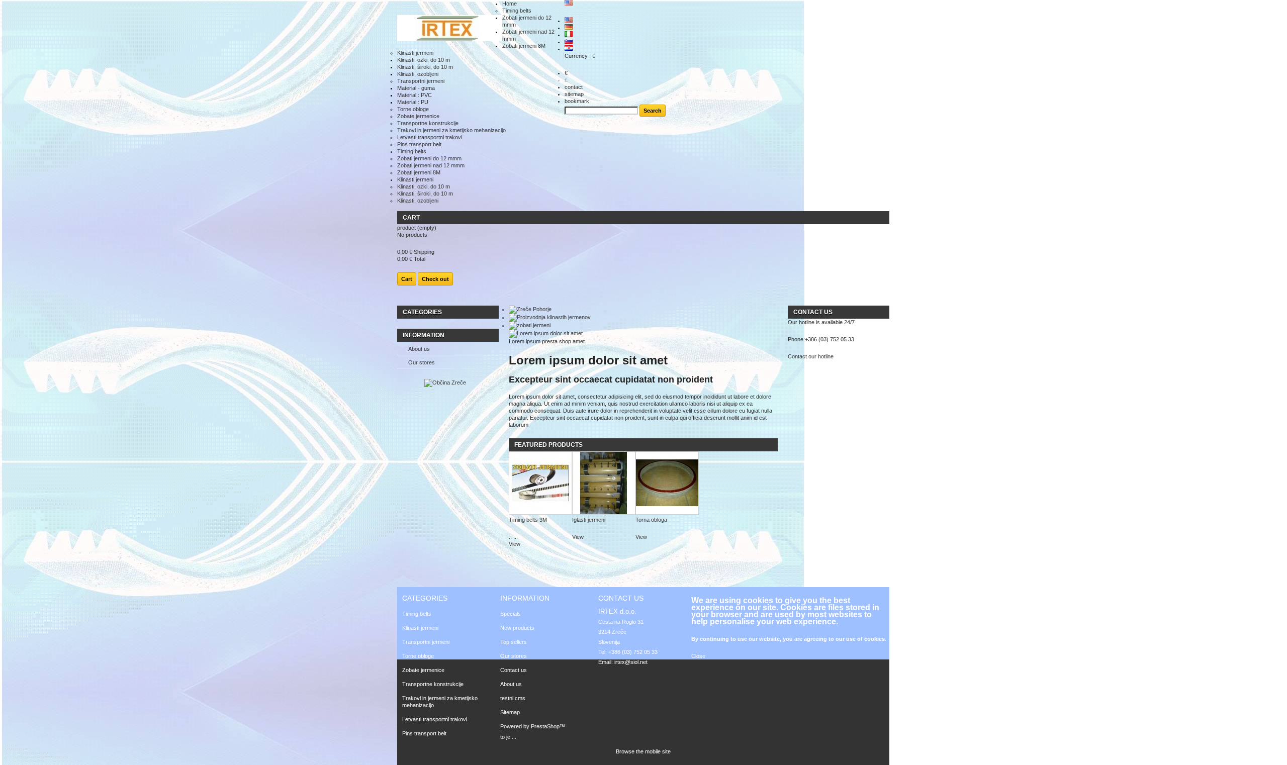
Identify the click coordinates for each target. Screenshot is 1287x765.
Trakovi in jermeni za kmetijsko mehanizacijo (451, 130)
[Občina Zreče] (445, 382)
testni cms (512, 698)
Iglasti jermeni (588, 520)
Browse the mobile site (643, 751)
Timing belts (516, 11)
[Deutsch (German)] (569, 28)
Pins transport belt (419, 144)
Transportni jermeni (420, 81)
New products (517, 628)
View (514, 544)
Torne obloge (413, 109)
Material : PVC (414, 95)
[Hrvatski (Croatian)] (569, 49)
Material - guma (416, 88)
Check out (435, 279)
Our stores (421, 362)
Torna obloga (651, 520)
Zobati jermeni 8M (523, 46)
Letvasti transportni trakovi (429, 137)
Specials (510, 614)
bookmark (577, 101)
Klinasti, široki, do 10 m (425, 67)
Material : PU (412, 102)
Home (509, 4)
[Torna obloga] (667, 483)
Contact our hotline (811, 356)
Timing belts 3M (528, 520)
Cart (411, 217)
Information (423, 335)
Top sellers (513, 642)
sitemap (574, 94)
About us (419, 349)
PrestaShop (545, 726)
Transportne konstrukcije (427, 123)
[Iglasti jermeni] (603, 483)
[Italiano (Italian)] (569, 35)
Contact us (513, 670)
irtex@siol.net (631, 662)
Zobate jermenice (418, 116)
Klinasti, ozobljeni (417, 74)
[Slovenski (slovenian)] (569, 42)
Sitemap (510, 712)
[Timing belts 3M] (540, 483)
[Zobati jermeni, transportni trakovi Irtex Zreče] (449, 29)
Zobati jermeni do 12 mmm (429, 158)
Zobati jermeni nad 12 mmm (431, 165)
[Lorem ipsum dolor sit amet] (546, 333)
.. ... (513, 537)
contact (574, 87)
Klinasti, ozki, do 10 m (423, 60)
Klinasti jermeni (415, 53)
